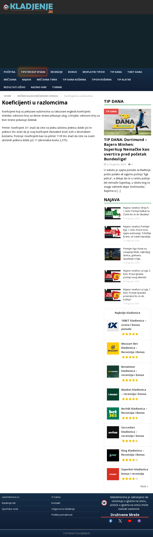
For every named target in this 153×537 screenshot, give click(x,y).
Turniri (57, 87)
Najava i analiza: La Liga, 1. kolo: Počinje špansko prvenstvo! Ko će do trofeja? (137, 294)
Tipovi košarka (102, 79)
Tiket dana (134, 72)
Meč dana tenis (47, 79)
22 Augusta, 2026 (116, 164)
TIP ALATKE (124, 79)
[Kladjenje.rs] (28, 12)
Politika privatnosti (61, 514)
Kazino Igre (38, 87)
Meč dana (10, 79)
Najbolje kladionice (127, 312)
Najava (26, 79)
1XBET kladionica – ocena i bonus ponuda (133, 325)
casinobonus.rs (10, 497)
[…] (119, 191)
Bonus (72, 72)
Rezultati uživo (14, 87)
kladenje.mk (9, 503)
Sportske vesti (10, 509)
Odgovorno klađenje (63, 509)
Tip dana (114, 101)
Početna (9, 72)
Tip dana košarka (74, 79)
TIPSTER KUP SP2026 (33, 72)
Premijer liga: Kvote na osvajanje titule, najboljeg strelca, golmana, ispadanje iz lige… (136, 253)
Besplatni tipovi (94, 72)
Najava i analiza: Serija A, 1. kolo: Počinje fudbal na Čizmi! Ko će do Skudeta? (136, 211)
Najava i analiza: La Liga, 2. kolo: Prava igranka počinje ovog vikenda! (137, 274)
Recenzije (57, 72)
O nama (55, 497)
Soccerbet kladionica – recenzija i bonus (132, 432)
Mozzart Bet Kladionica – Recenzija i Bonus (133, 348)
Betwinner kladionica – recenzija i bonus (132, 371)
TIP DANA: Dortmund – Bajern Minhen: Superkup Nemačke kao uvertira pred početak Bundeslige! (126, 149)
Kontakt (55, 503)
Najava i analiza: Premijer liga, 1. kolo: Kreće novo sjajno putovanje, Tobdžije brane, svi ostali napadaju (137, 231)
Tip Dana (116, 72)
